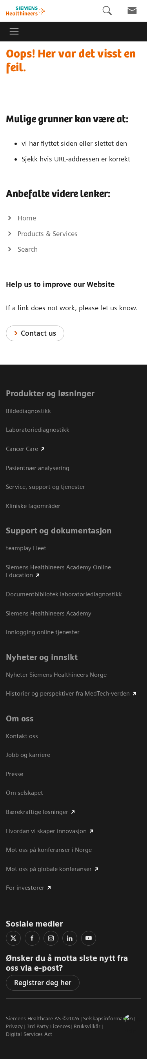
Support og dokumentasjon (59, 530)
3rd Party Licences (48, 1026)
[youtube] (88, 938)
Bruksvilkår (87, 1026)
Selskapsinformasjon (108, 1018)
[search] (107, 10)
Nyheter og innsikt (42, 657)
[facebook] (32, 938)
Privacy (14, 1026)
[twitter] (13, 938)
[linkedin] (69, 938)
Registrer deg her (42, 983)
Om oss (20, 718)
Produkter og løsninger (50, 393)
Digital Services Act (29, 1034)
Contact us (38, 333)
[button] (132, 1023)
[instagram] (51, 938)
